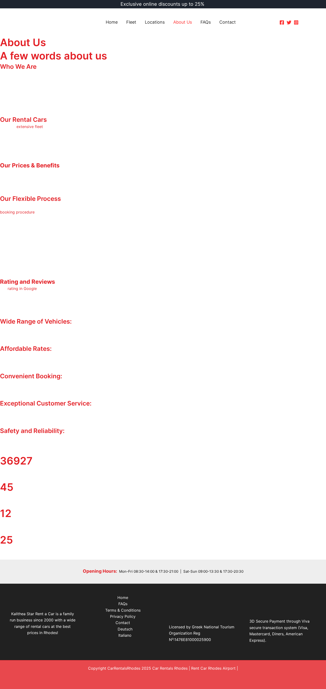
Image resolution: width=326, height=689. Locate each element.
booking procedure (17, 212)
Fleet (131, 22)
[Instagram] (296, 22)
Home (112, 22)
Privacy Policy (123, 616)
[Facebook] (281, 22)
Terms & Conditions (123, 610)
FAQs (205, 22)
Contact (227, 22)
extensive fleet (29, 126)
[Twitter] (289, 22)
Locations (155, 22)
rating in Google (22, 288)
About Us (182, 22)
